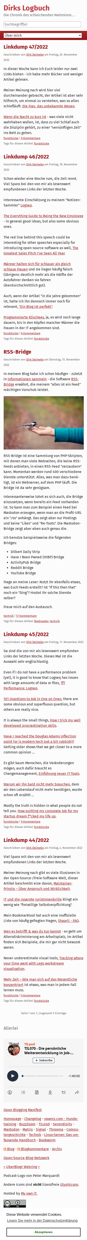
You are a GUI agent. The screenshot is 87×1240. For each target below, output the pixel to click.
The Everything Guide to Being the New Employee (43, 216)
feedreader (41, 621)
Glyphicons (69, 1184)
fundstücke (11, 138)
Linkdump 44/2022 (26, 840)
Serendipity (62, 1124)
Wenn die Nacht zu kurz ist (25, 117)
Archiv (57, 1149)
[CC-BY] (15, 1203)
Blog (10, 1149)
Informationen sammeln (27, 379)
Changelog (32, 1119)
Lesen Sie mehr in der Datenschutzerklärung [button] (42, 1220)
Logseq (26, 205)
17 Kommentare (26, 615)
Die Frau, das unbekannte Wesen (48, 106)
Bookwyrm (47, 1140)
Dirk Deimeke (35, 54)
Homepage (12, 1119)
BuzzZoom (27, 1124)
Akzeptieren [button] (44, 1232)
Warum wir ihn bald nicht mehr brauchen (37, 784)
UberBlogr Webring (21, 1167)
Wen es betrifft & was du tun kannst (32, 931)
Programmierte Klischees (24, 317)
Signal (41, 1129)
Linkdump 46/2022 (26, 157)
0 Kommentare (30, 138)
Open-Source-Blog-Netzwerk (26, 1158)
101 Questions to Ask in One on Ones (32, 699)
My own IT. (29, 1193)
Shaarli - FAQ (68, 921)
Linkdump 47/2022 (26, 47)
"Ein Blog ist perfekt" (35, 306)
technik (9, 615)
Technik (35, 1135)
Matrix (28, 1129)
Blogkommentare (34, 1149)
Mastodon (11, 1129)
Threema (56, 1129)
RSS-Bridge (17, 352)
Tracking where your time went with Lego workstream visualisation (43, 963)
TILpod (44, 1124)
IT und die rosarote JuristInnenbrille (33, 899)
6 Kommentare (30, 333)
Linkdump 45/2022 (26, 634)
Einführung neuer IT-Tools (59, 773)
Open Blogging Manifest (23, 1110)
